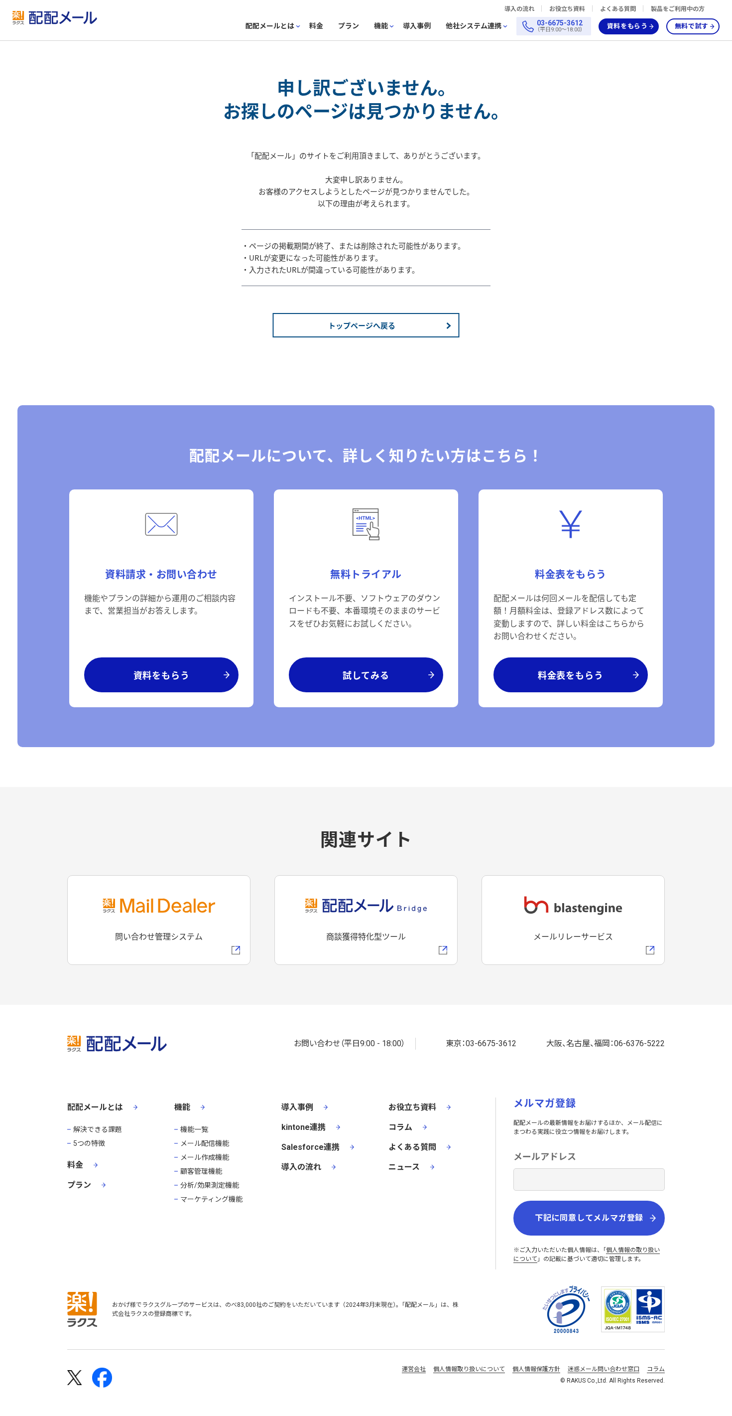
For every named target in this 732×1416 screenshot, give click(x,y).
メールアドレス (544, 1156)
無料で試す (692, 26)
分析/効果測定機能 (209, 1185)
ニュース (404, 1167)
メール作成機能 (204, 1157)
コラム (400, 1127)
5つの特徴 (89, 1143)
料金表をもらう (571, 674)
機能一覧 (194, 1129)
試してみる (366, 674)
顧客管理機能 (201, 1171)
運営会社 (414, 1369)
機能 (381, 26)
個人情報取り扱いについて (469, 1369)
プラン (348, 26)
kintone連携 (303, 1127)
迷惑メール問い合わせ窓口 (603, 1369)
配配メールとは (269, 26)
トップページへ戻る (361, 325)
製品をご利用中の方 (678, 8)
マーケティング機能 (211, 1199)
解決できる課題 (97, 1129)
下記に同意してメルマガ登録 (589, 1218)
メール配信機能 (204, 1143)
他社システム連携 (473, 26)
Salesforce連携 (310, 1147)
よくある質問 (618, 8)
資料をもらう (627, 26)
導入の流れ (519, 8)
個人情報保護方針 (536, 1369)
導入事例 (417, 26)
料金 (316, 26)
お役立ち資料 (567, 8)
